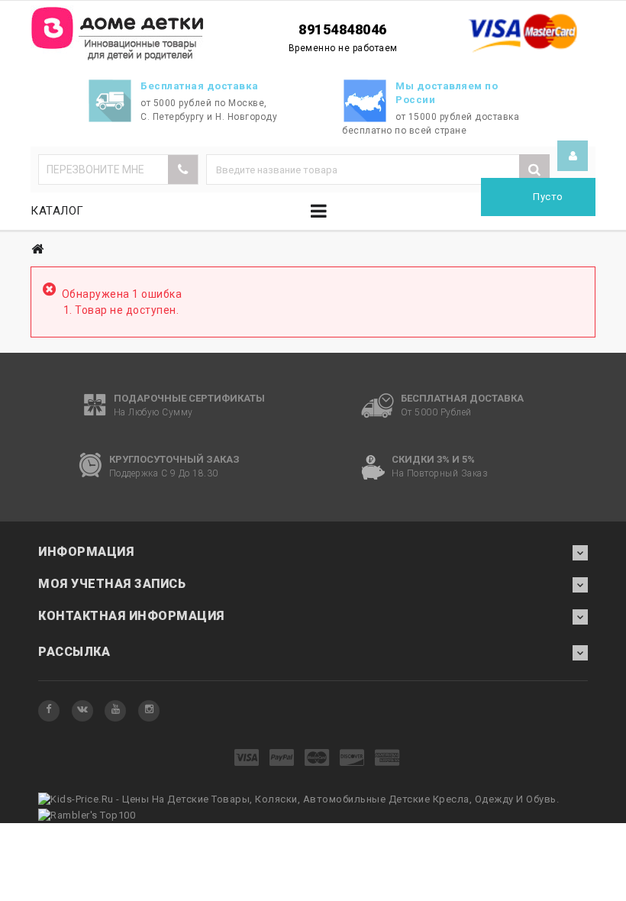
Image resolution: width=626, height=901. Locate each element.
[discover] (352, 758)
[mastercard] (317, 758)
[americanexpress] (387, 758)
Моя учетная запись (112, 583)
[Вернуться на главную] (37, 249)
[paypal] (282, 758)
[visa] (247, 758)
